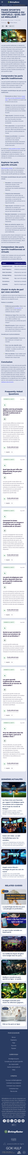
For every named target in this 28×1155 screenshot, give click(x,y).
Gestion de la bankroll (13, 1067)
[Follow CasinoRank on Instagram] (8, 1120)
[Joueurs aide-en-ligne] (13, 1144)
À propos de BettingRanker (14, 1080)
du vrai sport (18, 308)
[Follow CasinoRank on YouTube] (15, 1120)
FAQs (13, 1070)
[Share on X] (2, 26)
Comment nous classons (13, 1086)
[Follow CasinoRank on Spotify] (19, 1120)
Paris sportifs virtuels (6, 168)
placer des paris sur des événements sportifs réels (15, 97)
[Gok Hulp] (13, 1148)
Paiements (14, 1040)
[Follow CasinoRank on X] (11, 1120)
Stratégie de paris (13, 1059)
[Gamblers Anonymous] (19, 1152)
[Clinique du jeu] (8, 1152)
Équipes (13, 1048)
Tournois (13, 1045)
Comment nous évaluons (13, 1083)
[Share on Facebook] (6, 26)
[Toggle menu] (2, 2)
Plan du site (13, 1091)
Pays (13, 1043)
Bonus (14, 1037)
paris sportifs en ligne (14, 148)
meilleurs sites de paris (7, 382)
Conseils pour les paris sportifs (14, 1061)
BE (13, 1125)
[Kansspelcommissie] (13, 1139)
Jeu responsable (13, 1064)
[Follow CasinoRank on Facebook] (4, 1120)
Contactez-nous (13, 1088)
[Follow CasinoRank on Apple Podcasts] (23, 1120)
